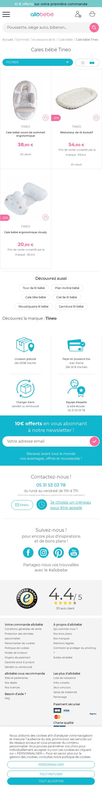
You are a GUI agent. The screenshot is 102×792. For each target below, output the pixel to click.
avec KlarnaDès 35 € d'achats (76, 363)
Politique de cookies (17, 648)
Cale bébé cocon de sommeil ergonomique (25, 134)
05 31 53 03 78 (76, 410)
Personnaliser (51, 764)
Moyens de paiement (17, 657)
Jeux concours (62, 687)
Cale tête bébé (35, 297)
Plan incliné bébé (67, 288)
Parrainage (60, 697)
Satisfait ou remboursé (18, 667)
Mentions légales (63, 643)
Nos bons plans (62, 633)
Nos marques (61, 638)
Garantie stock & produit (19, 662)
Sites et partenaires (16, 678)
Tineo (51, 318)
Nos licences (12, 687)
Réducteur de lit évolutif (76, 132)
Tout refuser (51, 774)
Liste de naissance (64, 678)
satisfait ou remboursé (25, 404)
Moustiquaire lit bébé (33, 306)
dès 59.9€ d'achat (25, 361)
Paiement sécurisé (66, 704)
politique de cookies (76, 757)
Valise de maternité (65, 692)
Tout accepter (51, 781)
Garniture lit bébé (71, 306)
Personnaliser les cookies (20, 643)
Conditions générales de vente (23, 629)
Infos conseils (61, 682)
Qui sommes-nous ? (65, 629)
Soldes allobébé (62, 657)
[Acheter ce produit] (45, 118)
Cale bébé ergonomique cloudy (25, 232)
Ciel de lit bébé (66, 297)
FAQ (7, 698)
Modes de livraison (16, 652)
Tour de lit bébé (34, 288)
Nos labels (11, 682)
